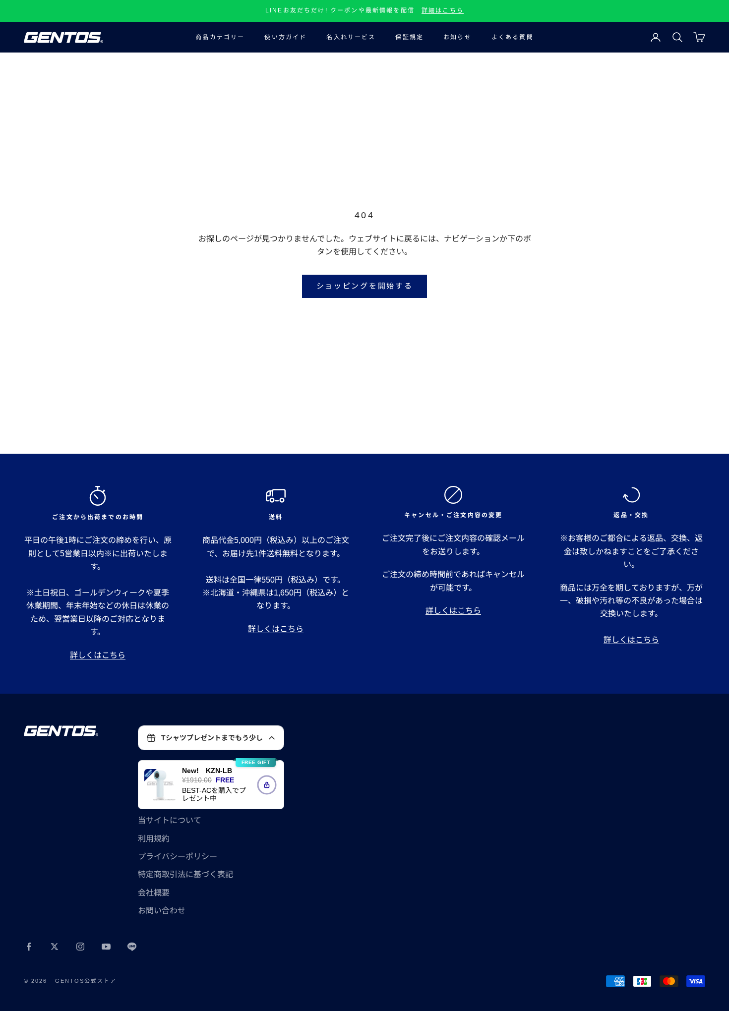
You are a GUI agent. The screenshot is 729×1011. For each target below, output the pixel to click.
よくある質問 (512, 37)
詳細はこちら (443, 10)
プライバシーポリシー (177, 856)
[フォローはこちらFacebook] (29, 947)
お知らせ (457, 37)
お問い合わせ (161, 910)
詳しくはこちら (97, 655)
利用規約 (154, 838)
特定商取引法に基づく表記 (185, 874)
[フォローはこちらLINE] (132, 947)
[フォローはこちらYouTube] (106, 947)
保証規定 (409, 37)
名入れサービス (350, 37)
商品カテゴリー (219, 37)
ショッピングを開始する (364, 286)
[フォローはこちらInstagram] (80, 947)
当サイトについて (169, 820)
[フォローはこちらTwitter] (55, 947)
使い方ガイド (285, 37)
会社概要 (154, 893)
